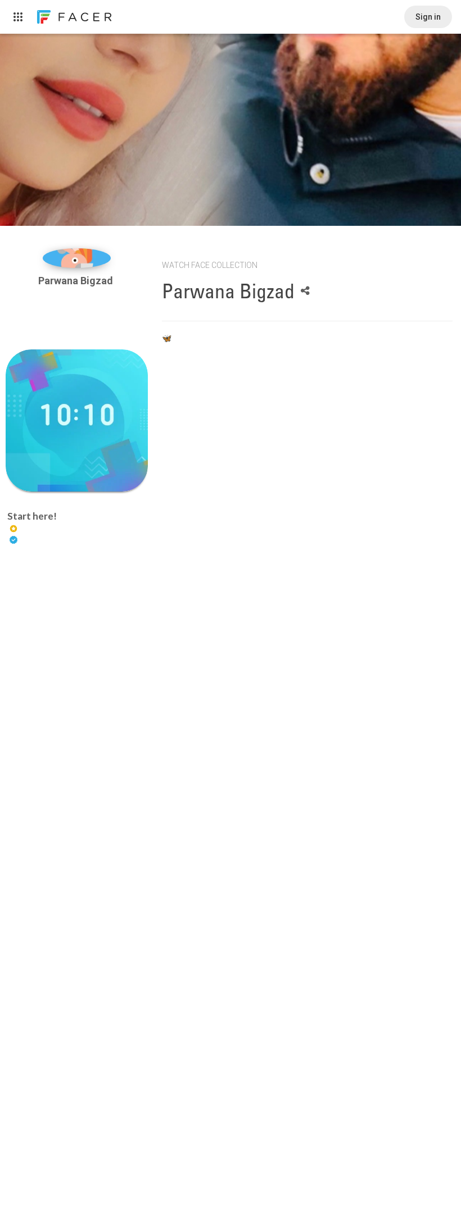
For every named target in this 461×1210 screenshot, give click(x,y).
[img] (77, 258)
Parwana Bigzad (76, 280)
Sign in (428, 16)
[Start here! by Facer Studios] (77, 420)
